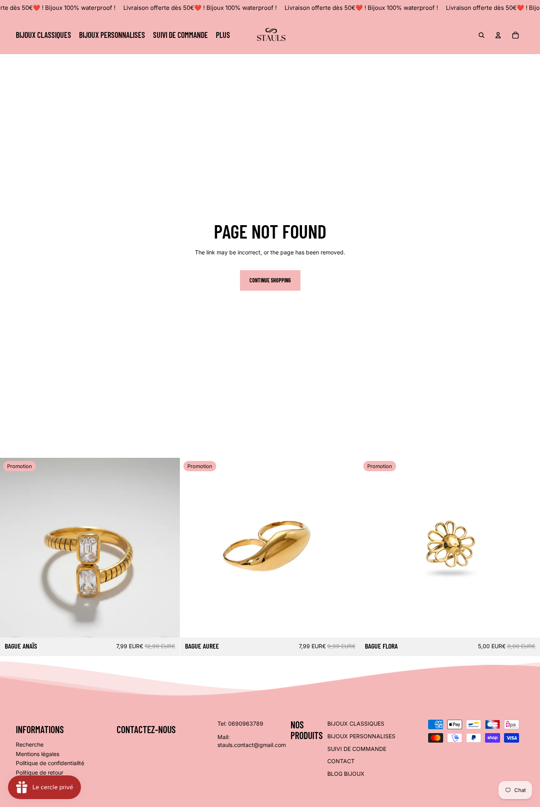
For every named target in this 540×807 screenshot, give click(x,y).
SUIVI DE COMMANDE (356, 748)
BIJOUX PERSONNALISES (361, 736)
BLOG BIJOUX (345, 773)
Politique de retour (39, 772)
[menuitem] (223, 35)
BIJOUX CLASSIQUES (355, 723)
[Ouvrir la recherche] (481, 35)
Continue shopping (270, 280)
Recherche (29, 744)
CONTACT (341, 761)
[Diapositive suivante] (348, 547)
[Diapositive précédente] (192, 547)
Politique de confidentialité (50, 763)
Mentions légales (37, 754)
